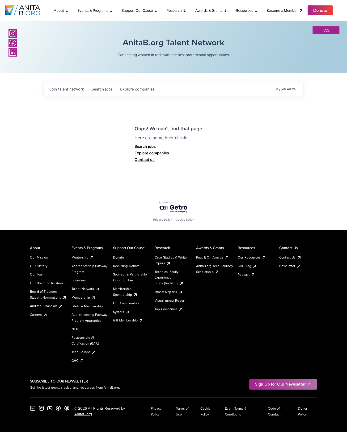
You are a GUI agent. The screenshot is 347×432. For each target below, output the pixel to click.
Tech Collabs (81, 352)
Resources (244, 10)
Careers (36, 314)
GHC (75, 360)
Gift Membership (125, 320)
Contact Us (287, 257)
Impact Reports (166, 291)
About (59, 10)
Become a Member (282, 10)
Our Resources (249, 257)
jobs (102, 89)
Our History (38, 265)
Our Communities (126, 303)
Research (174, 10)
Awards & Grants (208, 10)
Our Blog (244, 265)
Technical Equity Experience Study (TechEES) (167, 277)
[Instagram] (13, 33)
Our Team (37, 274)
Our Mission (39, 257)
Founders (79, 280)
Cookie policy (185, 219)
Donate (118, 257)
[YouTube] (50, 408)
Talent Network (83, 288)
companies (137, 89)
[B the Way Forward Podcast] (67, 408)
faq (326, 30)
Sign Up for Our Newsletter (280, 384)
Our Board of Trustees (46, 283)
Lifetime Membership (87, 306)
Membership (81, 297)
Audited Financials (43, 306)
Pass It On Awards (210, 257)
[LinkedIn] (13, 52)
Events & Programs (92, 10)
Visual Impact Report (170, 300)
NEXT (76, 329)
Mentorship (80, 257)
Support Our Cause (137, 10)
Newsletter (287, 265)
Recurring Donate (126, 265)
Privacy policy (162, 219)
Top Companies (166, 309)
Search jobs (145, 146)
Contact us (145, 159)
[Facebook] (13, 43)
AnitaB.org (83, 413)
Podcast (244, 274)
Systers (118, 311)
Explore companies (152, 153)
